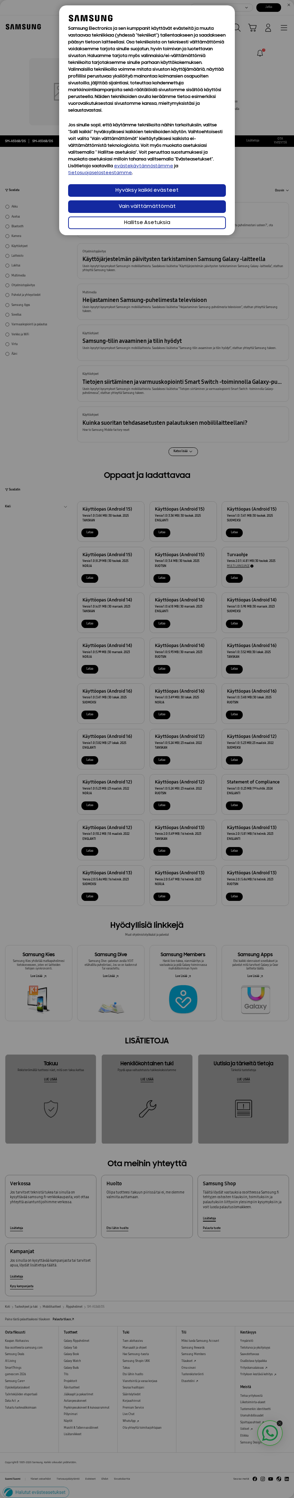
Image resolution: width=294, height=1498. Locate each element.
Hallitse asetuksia (147, 222)
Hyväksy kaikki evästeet (147, 190)
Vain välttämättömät (147, 206)
